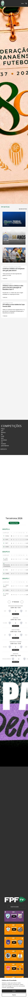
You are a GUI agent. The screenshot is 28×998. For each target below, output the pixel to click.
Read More (5, 279)
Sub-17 (10, 284)
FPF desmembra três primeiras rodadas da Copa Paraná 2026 (12, 222)
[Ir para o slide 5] (24, 201)
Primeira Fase (14, 523)
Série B (19, 267)
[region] (14, 988)
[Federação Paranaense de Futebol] (2, 3)
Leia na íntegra (10, 987)
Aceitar (14, 991)
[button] (21, 209)
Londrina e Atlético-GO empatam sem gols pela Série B (14, 269)
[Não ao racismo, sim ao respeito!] (14, 104)
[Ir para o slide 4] (23, 201)
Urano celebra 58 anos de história (11, 239)
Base (4, 284)
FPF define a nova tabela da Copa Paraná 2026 (14, 305)
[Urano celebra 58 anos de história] (14, 237)
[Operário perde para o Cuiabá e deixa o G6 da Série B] (14, 255)
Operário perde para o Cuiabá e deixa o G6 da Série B (13, 257)
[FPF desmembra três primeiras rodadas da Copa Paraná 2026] (14, 219)
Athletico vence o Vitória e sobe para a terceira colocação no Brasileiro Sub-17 (13, 287)
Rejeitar (14, 995)
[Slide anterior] (2, 124)
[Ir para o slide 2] (20, 201)
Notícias (16, 267)
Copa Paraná (5, 302)
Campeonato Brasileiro (8, 267)
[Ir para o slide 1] (19, 201)
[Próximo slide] (25, 124)
